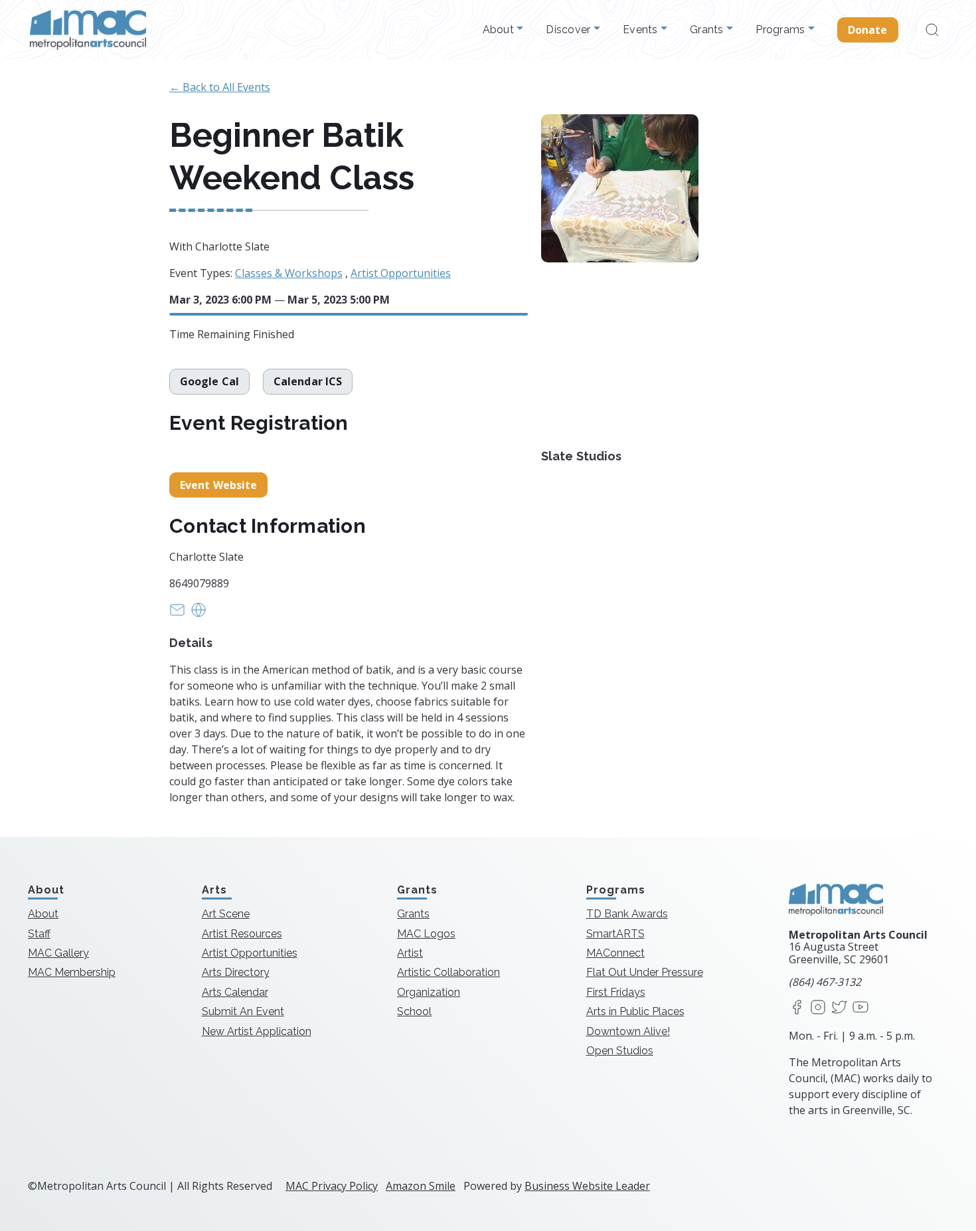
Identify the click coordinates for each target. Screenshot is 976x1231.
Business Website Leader (587, 1186)
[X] (839, 1008)
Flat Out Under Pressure (644, 972)
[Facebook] (797, 1008)
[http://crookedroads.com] (198, 614)
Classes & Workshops (289, 273)
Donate (868, 30)
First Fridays (615, 992)
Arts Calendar (235, 992)
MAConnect (615, 953)
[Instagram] (818, 1008)
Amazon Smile (420, 1186)
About (500, 30)
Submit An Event (243, 1011)
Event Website (218, 485)
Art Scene (226, 913)
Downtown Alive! (628, 1031)
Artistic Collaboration (448, 972)
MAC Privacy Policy (331, 1186)
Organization (428, 992)
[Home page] (88, 30)
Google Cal (209, 381)
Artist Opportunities (401, 273)
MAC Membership (72, 972)
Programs (781, 30)
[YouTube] (860, 1008)
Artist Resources (242, 933)
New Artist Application (256, 1031)
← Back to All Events (219, 87)
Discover (569, 30)
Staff (39, 933)
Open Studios (619, 1050)
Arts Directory (236, 972)
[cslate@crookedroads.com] (177, 614)
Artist (410, 953)
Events (642, 30)
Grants (708, 30)
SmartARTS (615, 933)
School (414, 1011)
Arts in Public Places (635, 1011)
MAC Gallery (58, 953)
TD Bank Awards (627, 913)
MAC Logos (426, 933)
